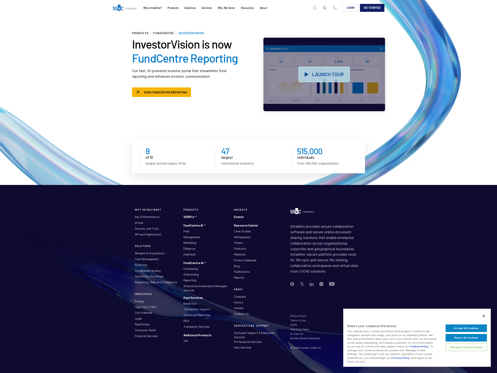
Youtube (332, 284)
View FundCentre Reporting (165, 92)
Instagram (321, 284)
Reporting (189, 280)
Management (191, 237)
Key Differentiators (147, 217)
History (238, 302)
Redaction (190, 303)
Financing (141, 265)
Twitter (302, 284)
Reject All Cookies (466, 337)
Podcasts (240, 248)
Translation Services (196, 326)
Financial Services (146, 336)
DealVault (189, 254)
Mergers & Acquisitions (149, 253)
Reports (239, 277)
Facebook (292, 284)
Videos (238, 242)
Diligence (189, 248)
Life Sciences (143, 312)
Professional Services (248, 341)
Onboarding (191, 274)
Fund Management (147, 259)
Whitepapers (242, 237)
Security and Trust (147, 228)
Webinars (240, 254)
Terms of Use (298, 320)
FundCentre (163, 33)
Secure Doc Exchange (149, 276)
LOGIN (350, 7)
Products (140, 33)
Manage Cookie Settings (466, 347)
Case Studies (242, 231)
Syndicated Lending (148, 270)
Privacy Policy (298, 316)
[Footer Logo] (302, 212)
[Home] (125, 8)
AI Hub (139, 222)
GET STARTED (372, 7)
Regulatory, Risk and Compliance (156, 282)
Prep (186, 231)
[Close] (484, 316)
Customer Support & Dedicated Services (254, 335)
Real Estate (142, 324)
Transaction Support (196, 309)
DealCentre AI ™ (194, 225)
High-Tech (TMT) (146, 307)
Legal (138, 318)
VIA (185, 340)
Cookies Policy (419, 346)
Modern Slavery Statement (305, 338)
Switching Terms (299, 329)
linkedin (312, 284)
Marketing (189, 242)
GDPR (293, 324)
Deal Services (193, 297)
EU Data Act (296, 333)
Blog (237, 266)
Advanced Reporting (196, 315)
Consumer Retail (145, 330)
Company (240, 296)
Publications (242, 271)
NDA (186, 320)
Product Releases (245, 260)
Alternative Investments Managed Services (205, 288)
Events (239, 217)
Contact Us (335, 8)
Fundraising (190, 268)
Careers (239, 308)
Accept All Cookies (466, 328)
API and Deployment (148, 234)
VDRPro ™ (190, 217)
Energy (139, 301)
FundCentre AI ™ (194, 263)
